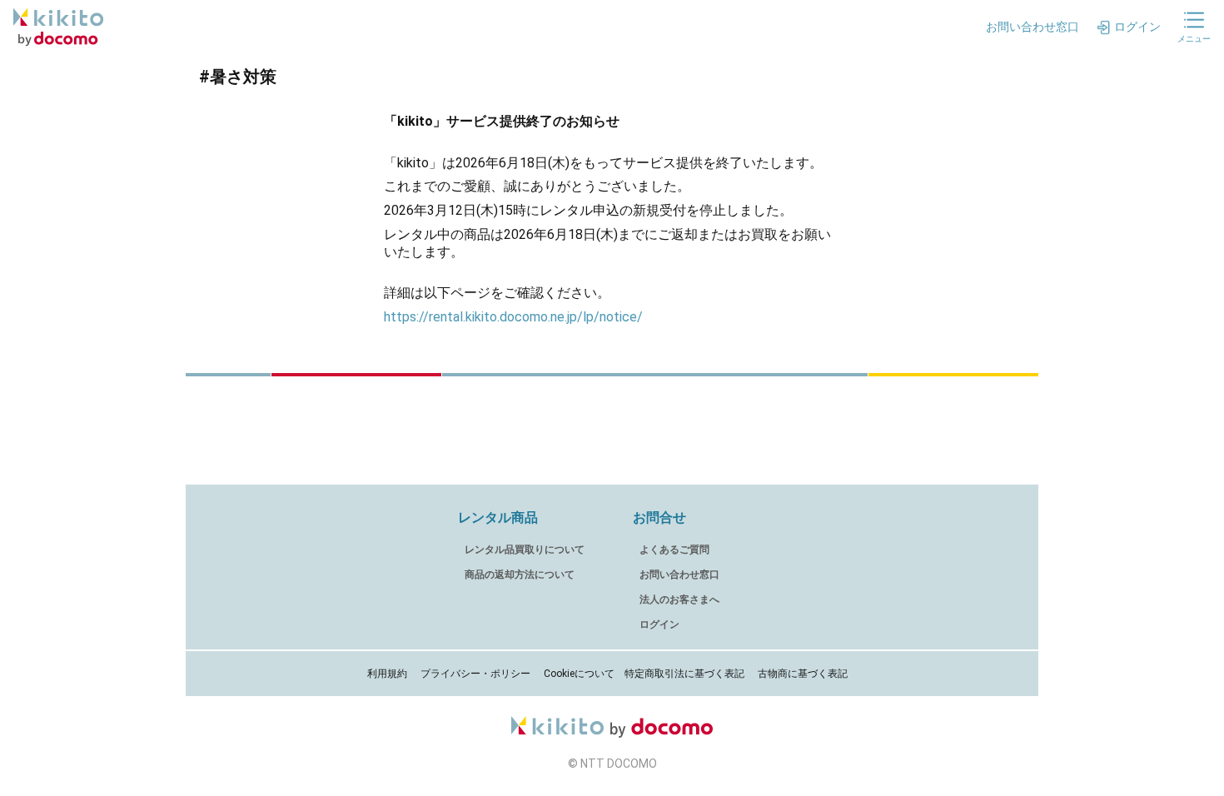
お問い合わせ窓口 (679, 574)
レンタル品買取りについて (525, 549)
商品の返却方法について (520, 574)
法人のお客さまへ (679, 599)
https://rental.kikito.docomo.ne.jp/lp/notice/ (513, 317)
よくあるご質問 (674, 549)
